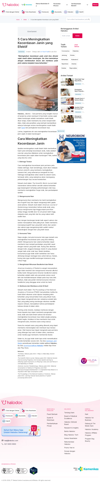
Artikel (25, 19)
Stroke (72, 55)
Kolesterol (74, 59)
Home (18, 19)
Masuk (95, 4)
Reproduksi (73, 68)
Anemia (74, 64)
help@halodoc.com (10, 441)
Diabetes (76, 51)
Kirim (77, 36)
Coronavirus (65, 51)
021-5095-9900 (9, 444)
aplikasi (33, 346)
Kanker (64, 68)
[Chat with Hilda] (89, 361)
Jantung (64, 55)
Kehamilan (21, 51)
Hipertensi (65, 64)
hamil (23, 128)
